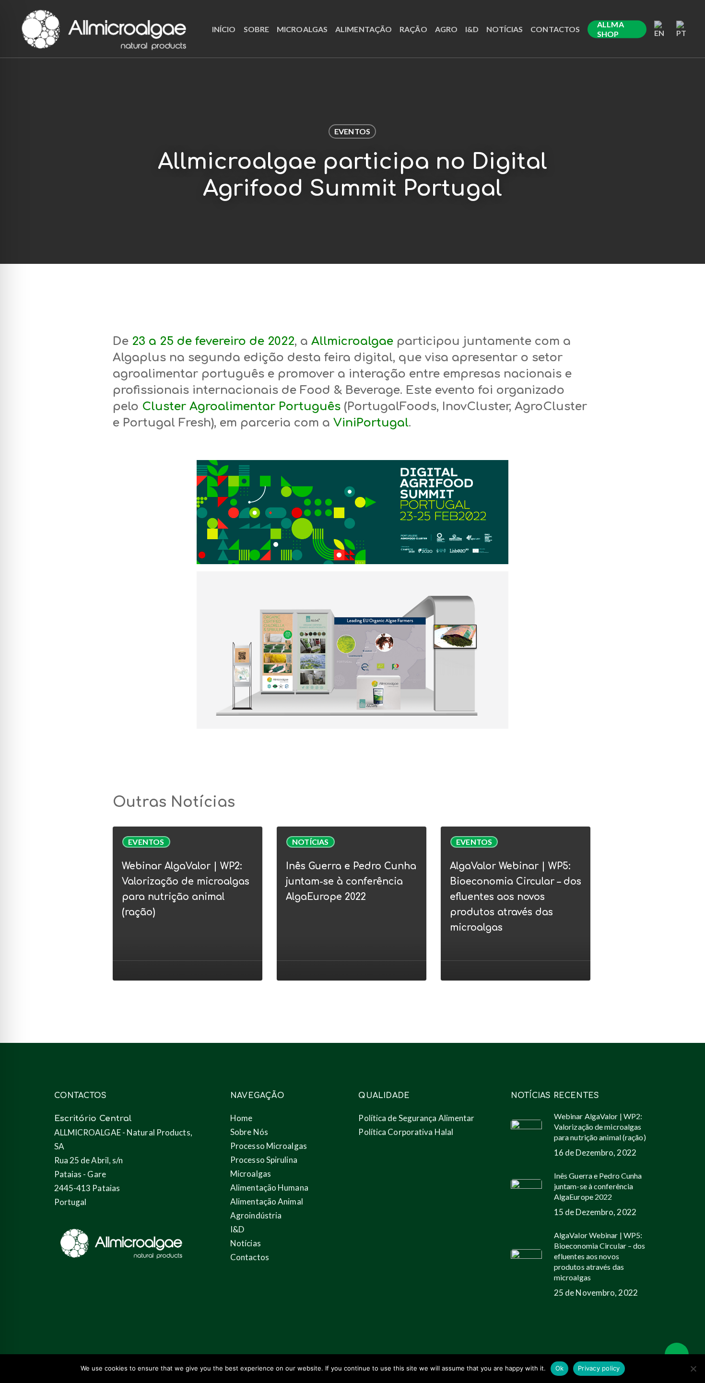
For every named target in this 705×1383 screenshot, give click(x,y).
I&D (237, 1229)
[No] (693, 1368)
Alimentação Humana (269, 1187)
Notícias (310, 841)
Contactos (249, 1257)
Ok (559, 1368)
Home (241, 1118)
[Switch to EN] (661, 29)
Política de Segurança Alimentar (416, 1118)
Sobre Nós (249, 1132)
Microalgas (250, 1174)
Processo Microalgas (268, 1146)
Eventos (352, 131)
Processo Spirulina (263, 1160)
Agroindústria (256, 1215)
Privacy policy (599, 1368)
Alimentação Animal (266, 1201)
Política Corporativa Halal (405, 1132)
